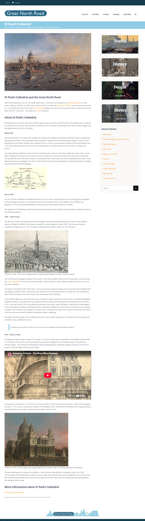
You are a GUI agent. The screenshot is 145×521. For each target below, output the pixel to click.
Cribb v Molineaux (109, 169)
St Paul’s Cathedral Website (14, 492)
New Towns (107, 149)
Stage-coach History (110, 154)
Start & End (107, 134)
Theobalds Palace (109, 144)
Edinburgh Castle (75, 103)
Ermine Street (38, 108)
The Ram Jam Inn (109, 178)
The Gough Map (109, 164)
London (38, 111)
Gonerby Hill (107, 173)
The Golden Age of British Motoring (116, 139)
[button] (135, 14)
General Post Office (64, 105)
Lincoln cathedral (13, 281)
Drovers (106, 159)
